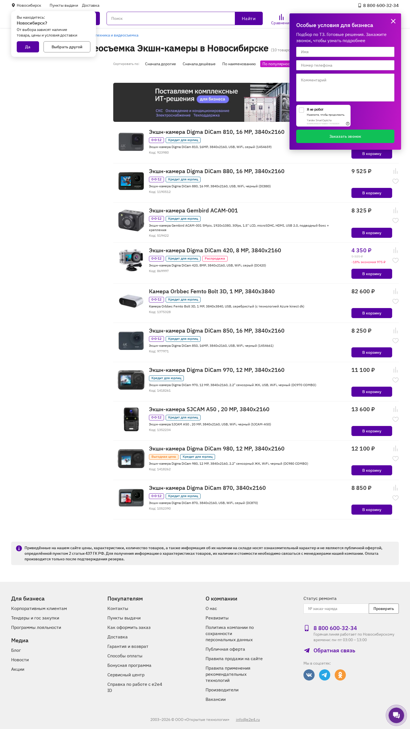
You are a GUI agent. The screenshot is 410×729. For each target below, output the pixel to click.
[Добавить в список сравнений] (395, 171)
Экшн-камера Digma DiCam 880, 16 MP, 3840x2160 (216, 171)
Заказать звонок (345, 136)
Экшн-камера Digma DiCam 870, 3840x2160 (207, 488)
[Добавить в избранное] (395, 181)
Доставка (90, 5)
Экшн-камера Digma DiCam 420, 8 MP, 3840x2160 (215, 250)
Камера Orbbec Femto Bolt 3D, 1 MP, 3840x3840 (212, 291)
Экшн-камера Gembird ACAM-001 (193, 210)
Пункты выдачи (64, 5)
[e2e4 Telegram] (324, 674)
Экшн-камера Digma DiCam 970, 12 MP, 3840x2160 (216, 370)
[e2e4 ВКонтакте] (309, 674)
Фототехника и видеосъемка (111, 35)
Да (27, 46)
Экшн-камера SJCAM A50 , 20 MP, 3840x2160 (209, 409)
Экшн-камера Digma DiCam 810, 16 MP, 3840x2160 (216, 132)
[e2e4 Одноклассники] (340, 674)
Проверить (383, 608)
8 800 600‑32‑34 (381, 5)
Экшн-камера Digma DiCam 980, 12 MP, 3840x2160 (216, 448)
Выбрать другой (67, 46)
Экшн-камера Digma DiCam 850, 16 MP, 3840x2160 (216, 330)
